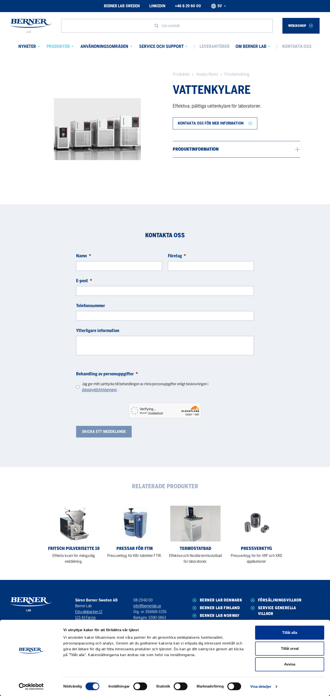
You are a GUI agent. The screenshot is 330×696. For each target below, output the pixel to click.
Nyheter (27, 46)
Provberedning (237, 74)
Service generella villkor (277, 611)
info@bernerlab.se (147, 606)
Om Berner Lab (251, 46)
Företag (177, 256)
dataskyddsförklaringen (99, 389)
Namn (83, 256)
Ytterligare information (97, 330)
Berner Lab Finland (220, 608)
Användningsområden (104, 46)
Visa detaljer (260, 686)
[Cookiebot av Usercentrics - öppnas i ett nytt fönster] (31, 686)
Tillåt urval (290, 648)
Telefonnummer (90, 305)
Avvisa (289, 664)
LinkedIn (157, 6)
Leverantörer (215, 46)
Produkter (58, 46)
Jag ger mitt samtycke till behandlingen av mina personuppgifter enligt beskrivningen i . (145, 387)
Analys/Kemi (207, 74)
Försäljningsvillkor (280, 600)
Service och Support (161, 46)
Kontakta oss (297, 46)
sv (219, 6)
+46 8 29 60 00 (188, 6)
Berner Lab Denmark (221, 600)
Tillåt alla (289, 632)
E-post (84, 280)
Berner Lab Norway (220, 615)
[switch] (140, 686)
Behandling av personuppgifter (107, 374)
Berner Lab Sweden (122, 6)
